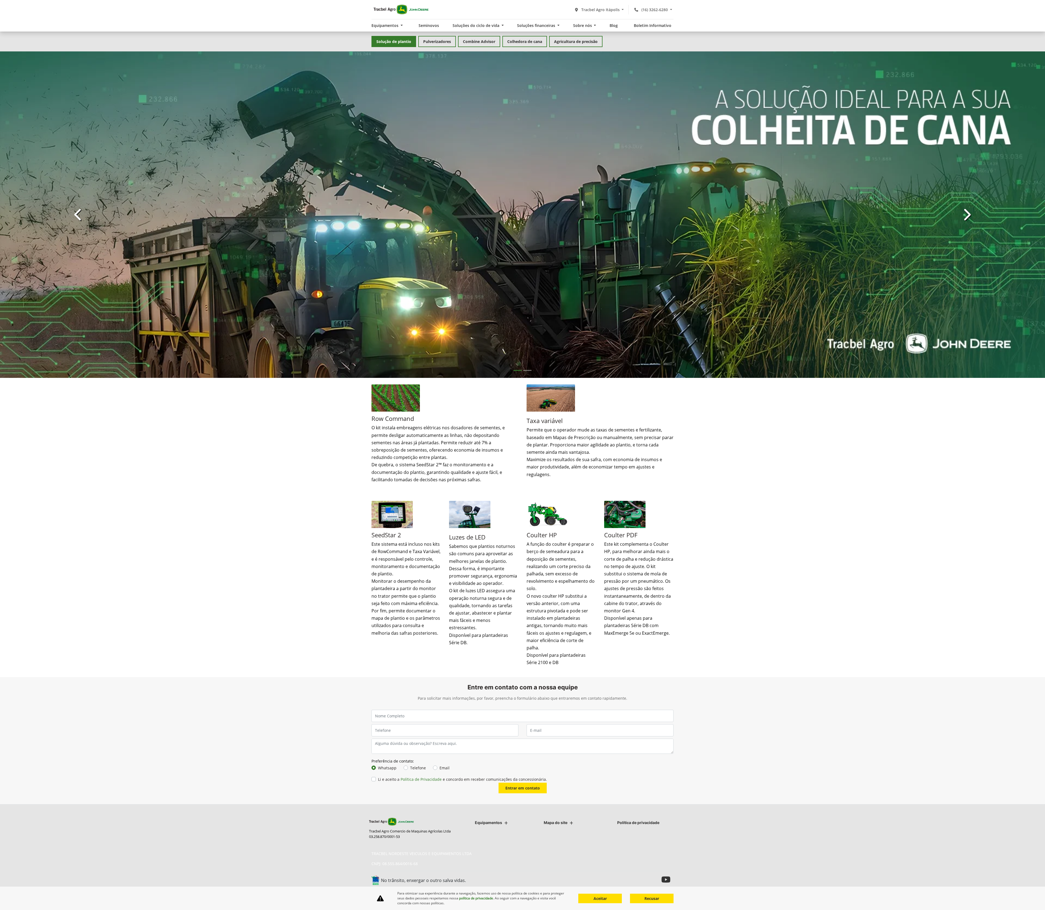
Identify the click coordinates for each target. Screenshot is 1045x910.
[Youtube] (667, 879)
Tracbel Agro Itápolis (600, 9)
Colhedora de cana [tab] (524, 41)
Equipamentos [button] (385, 25)
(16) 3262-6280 (654, 9)
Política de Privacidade (421, 718)
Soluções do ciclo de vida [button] (476, 25)
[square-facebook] (643, 879)
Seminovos (429, 25)
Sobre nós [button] (583, 25)
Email (444, 707)
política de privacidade (476, 898)
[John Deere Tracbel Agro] (400, 9)
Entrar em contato (522, 727)
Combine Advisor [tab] (479, 41)
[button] (78, 184)
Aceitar (600, 898)
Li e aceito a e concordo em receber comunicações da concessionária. (462, 718)
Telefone (418, 707)
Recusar (651, 898)
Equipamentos (488, 822)
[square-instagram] (655, 879)
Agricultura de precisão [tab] (576, 41)
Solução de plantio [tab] (393, 41)
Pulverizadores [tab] (437, 41)
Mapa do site (555, 822)
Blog (614, 25)
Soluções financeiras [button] (536, 25)
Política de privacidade (638, 822)
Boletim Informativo (652, 25)
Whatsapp (387, 707)
